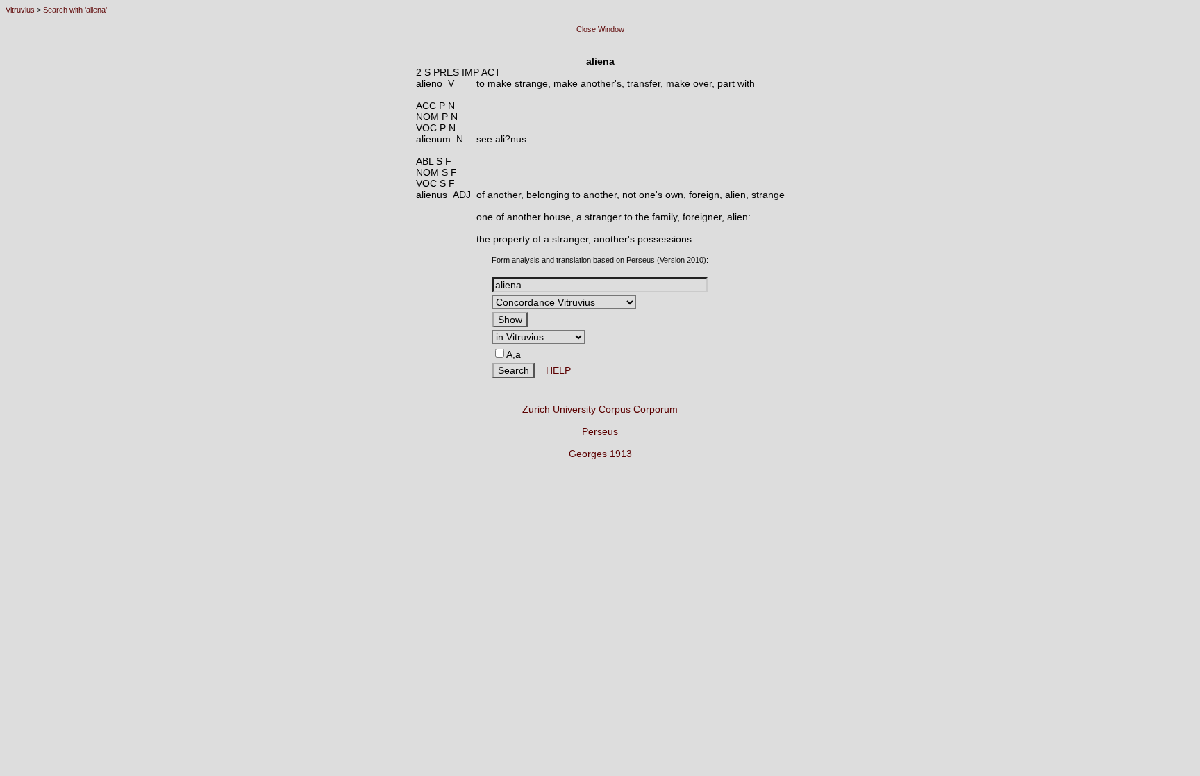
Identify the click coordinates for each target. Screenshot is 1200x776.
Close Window (600, 29)
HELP (553, 370)
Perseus (600, 431)
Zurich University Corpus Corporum (600, 409)
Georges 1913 (600, 453)
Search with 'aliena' (75, 10)
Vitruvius (20, 10)
